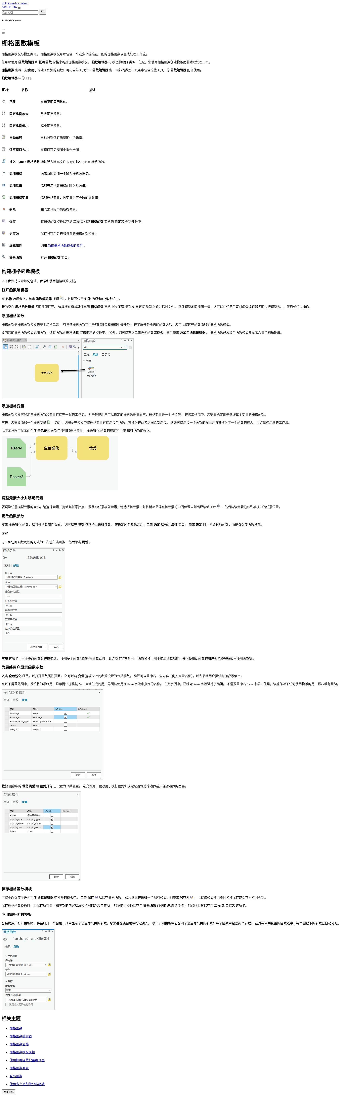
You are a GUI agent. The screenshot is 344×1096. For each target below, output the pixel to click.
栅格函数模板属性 (22, 1052)
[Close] (3, 29)
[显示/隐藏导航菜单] (19, 8)
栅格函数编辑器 (21, 1036)
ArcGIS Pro (10, 7)
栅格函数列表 (19, 1068)
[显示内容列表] (3, 33)
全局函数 (16, 1076)
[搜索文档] (42, 12)
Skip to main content (14, 3)
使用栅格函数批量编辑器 (27, 1060)
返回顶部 (8, 1092)
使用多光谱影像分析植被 (27, 1084)
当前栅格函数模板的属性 (65, 245)
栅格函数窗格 (19, 1044)
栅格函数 (16, 1028)
